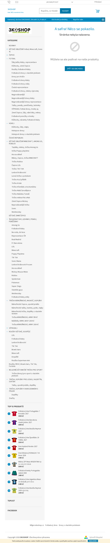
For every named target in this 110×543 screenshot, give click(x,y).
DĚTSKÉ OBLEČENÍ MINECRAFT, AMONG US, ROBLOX (26, 142)
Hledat (65, 11)
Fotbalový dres (51, 525)
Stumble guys (17, 290)
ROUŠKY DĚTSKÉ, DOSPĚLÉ (19, 331)
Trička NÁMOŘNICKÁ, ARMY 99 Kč (25, 317)
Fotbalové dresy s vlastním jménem (26, 73)
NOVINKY (12, 45)
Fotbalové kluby (18, 228)
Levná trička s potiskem (21, 176)
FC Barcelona (17, 243)
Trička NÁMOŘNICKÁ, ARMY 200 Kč (25, 324)
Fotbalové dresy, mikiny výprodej (25, 91)
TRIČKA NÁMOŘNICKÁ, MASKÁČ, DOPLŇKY (25, 300)
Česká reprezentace (20, 87)
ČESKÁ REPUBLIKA (16, 138)
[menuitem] (27, 19)
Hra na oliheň (17, 154)
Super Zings (16, 286)
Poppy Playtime (18, 254)
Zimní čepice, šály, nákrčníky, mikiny (26, 112)
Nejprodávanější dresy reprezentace (26, 102)
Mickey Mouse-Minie (20, 272)
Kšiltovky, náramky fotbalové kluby (26, 120)
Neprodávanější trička (20, 205)
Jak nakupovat (52, 2)
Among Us (16, 225)
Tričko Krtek (17, 183)
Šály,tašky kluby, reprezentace (24, 62)
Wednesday (16, 212)
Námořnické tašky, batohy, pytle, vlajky (27, 308)
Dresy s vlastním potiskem (69, 525)
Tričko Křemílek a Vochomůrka (24, 187)
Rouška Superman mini (21, 360)
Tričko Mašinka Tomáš (21, 194)
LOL (13, 246)
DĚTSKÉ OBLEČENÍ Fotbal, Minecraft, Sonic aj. (26, 50)
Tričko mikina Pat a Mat (21, 197)
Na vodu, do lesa (18, 232)
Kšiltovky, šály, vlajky (20, 127)
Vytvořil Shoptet (95, 537)
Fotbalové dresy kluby (21, 80)
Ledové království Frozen (22, 264)
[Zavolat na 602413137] (12, 2)
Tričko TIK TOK (18, 169)
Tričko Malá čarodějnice (21, 190)
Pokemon (15, 282)
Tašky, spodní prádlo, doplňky (24, 385)
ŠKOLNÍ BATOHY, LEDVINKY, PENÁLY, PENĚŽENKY (23, 220)
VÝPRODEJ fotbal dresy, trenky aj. (25, 109)
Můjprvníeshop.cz (37, 525)
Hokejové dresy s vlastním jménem (26, 134)
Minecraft (15, 250)
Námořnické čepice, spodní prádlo (25, 304)
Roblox (14, 275)
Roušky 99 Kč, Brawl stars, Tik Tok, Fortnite (23, 365)
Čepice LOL (16, 165)
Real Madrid (16, 239)
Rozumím (93, 541)
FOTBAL (12, 58)
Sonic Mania (16, 261)
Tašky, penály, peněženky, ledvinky (26, 105)
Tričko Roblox (17, 161)
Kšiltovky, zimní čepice (21, 66)
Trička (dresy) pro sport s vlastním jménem (25, 374)
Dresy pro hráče (18, 76)
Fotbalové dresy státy (21, 84)
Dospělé (15, 357)
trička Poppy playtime (20, 151)
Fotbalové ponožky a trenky (23, 116)
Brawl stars (16, 349)
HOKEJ (11, 123)
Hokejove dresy (18, 130)
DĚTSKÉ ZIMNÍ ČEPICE (17, 215)
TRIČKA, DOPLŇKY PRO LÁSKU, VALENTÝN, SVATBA (25, 380)
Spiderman (16, 279)
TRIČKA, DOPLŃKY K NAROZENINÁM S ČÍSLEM (23, 390)
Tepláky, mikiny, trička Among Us (25, 147)
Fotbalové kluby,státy (20, 297)
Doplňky (15, 394)
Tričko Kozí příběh (19, 179)
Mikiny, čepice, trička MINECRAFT (25, 158)
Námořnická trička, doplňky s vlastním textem (27, 312)
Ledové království (19, 172)
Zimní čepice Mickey (20, 201)
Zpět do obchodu (75, 68)
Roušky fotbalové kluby (21, 69)
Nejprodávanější (18, 94)
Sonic (14, 208)
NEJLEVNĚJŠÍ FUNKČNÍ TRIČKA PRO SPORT (26, 370)
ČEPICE (11, 55)
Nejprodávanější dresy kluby (23, 98)
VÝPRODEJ (13, 328)
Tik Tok (15, 257)
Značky (12, 398)
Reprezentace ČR (19, 236)
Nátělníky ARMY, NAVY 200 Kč (23, 321)
